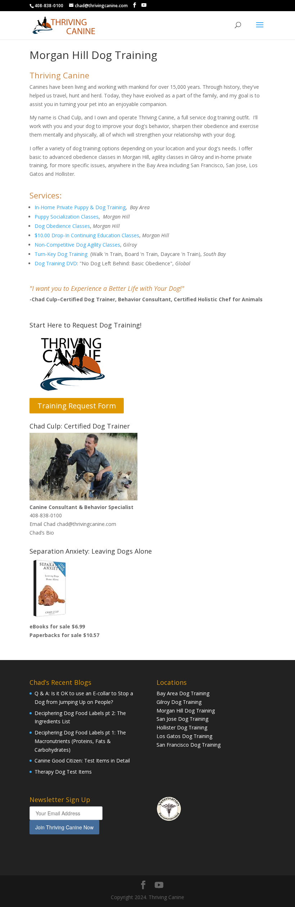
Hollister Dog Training (181, 727)
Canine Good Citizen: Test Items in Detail (82, 760)
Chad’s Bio (42, 532)
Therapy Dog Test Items (63, 771)
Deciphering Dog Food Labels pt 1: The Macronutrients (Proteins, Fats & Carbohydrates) (80, 741)
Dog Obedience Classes (62, 226)
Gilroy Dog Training (178, 701)
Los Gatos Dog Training (184, 736)
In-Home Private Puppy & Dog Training (80, 207)
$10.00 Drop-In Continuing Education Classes (87, 235)
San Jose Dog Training (182, 718)
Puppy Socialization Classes (67, 216)
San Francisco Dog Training (188, 744)
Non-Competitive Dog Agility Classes (77, 244)
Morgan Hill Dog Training (185, 710)
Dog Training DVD (56, 263)
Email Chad (42, 524)
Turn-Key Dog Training (61, 254)
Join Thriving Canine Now (64, 827)
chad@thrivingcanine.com (86, 524)
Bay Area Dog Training (182, 693)
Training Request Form (76, 406)
